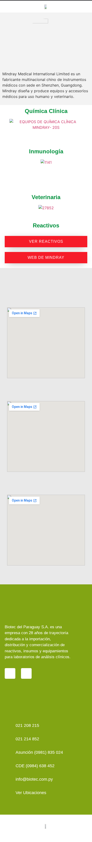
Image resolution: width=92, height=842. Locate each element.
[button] (82, 6)
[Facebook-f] (26, 673)
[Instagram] (10, 673)
